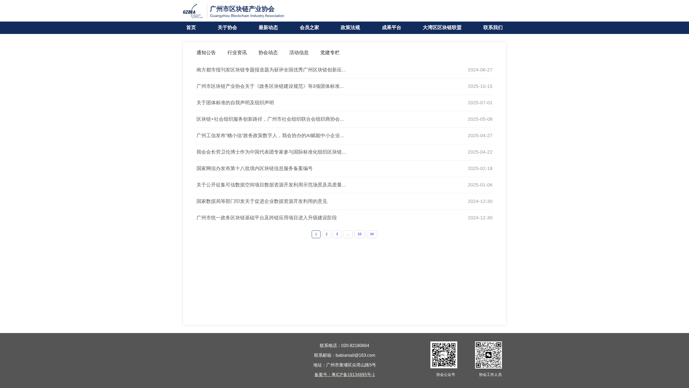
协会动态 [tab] (268, 53)
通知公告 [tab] (206, 53)
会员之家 (309, 27)
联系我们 (493, 27)
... (348, 234)
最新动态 (268, 27)
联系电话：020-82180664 (344, 346)
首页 (191, 27)
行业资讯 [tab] (237, 53)
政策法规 (350, 27)
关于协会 (227, 27)
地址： (319, 365)
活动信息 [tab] (299, 53)
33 (359, 234)
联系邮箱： (325, 355)
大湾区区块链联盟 (442, 27)
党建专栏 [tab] (330, 53)
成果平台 (391, 27)
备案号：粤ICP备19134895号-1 (344, 375)
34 (372, 234)
